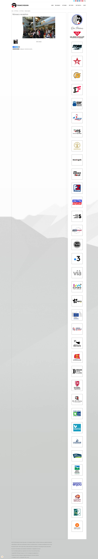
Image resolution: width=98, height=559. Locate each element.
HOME (52, 5)
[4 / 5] (17, 49)
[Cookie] (2, 557)
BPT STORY (71, 5)
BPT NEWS (64, 5)
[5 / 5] (18, 49)
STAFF (84, 5)
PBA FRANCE (57, 5)
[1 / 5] (13, 49)
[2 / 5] (14, 49)
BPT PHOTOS (78, 5)
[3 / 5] (15, 49)
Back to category (38, 41)
